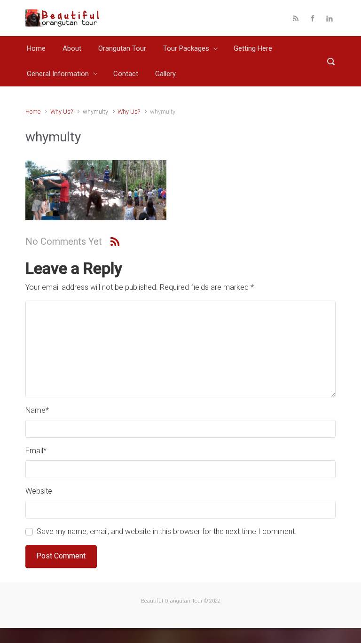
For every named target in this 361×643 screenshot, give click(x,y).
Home (32, 111)
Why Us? (61, 111)
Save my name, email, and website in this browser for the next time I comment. (167, 531)
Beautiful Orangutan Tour (172, 601)
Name (37, 410)
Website (38, 491)
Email (36, 450)
